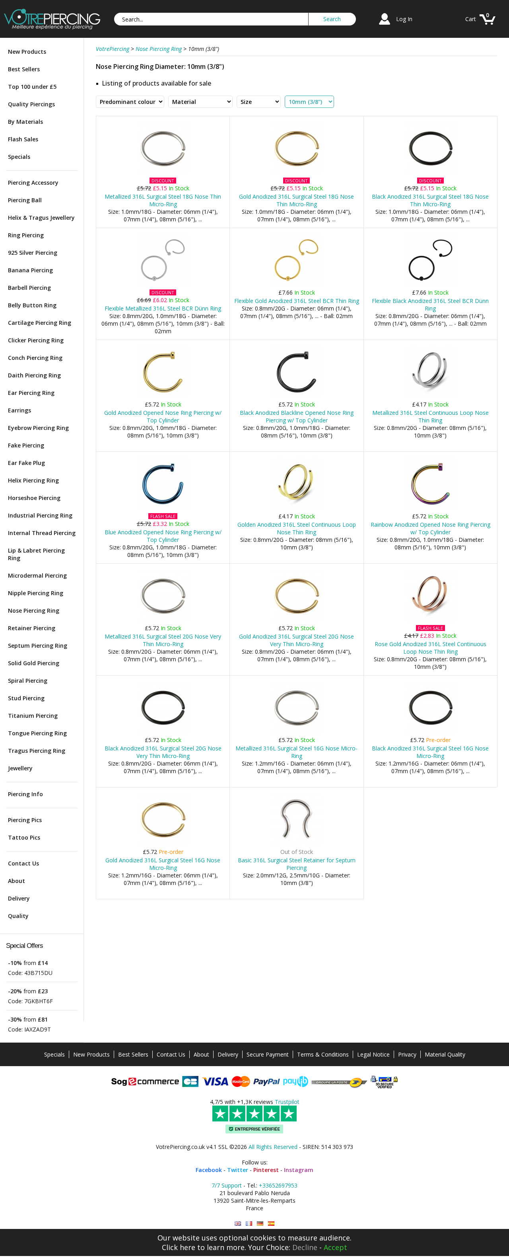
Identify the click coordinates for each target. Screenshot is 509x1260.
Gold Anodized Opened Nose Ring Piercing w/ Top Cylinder (162, 416)
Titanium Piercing (33, 715)
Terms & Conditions (323, 1054)
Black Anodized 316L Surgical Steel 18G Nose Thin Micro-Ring (430, 200)
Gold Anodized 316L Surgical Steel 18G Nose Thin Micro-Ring (296, 200)
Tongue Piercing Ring (37, 733)
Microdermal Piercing (37, 575)
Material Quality (445, 1054)
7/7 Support (227, 1185)
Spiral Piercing (27, 680)
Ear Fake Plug (26, 463)
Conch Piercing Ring (35, 357)
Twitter (237, 1170)
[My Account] (384, 25)
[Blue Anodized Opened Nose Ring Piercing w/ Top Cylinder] (163, 508)
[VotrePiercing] (52, 27)
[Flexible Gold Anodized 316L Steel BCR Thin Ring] (296, 284)
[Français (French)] (249, 1223)
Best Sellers (24, 69)
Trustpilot (287, 1102)
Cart (470, 19)
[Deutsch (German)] (260, 1223)
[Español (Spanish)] (271, 1223)
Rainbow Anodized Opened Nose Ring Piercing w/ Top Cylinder (430, 528)
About (16, 881)
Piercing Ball (25, 200)
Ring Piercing (26, 235)
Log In (404, 19)
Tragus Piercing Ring (36, 750)
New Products (27, 51)
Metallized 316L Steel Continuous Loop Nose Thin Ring (430, 416)
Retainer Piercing (31, 628)
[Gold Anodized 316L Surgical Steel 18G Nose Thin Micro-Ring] (296, 172)
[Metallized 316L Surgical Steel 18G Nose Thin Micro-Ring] (163, 172)
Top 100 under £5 (32, 86)
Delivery (19, 898)
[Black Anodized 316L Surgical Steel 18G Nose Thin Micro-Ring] (430, 172)
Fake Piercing (26, 445)
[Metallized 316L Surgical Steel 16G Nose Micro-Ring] (296, 731)
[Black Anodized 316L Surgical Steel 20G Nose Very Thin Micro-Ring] (163, 731)
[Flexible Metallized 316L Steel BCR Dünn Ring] (163, 284)
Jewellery (20, 768)
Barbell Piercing (29, 287)
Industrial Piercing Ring (40, 515)
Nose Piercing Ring (33, 610)
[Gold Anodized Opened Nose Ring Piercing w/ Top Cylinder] (163, 396)
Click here (178, 1247)
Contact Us (23, 863)
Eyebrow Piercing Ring (38, 428)
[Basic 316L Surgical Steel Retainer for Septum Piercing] (296, 843)
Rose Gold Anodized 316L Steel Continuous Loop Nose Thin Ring (430, 647)
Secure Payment (268, 1054)
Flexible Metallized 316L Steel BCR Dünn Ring (163, 308)
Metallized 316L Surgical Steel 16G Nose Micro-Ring (296, 752)
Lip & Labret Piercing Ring (36, 554)
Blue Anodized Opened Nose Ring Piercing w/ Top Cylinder (163, 535)
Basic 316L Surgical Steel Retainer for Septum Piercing (297, 863)
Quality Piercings (31, 104)
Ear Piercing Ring (31, 393)
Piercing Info (25, 794)
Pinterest (266, 1170)
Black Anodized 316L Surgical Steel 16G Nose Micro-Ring (430, 752)
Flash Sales (23, 139)
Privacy (407, 1054)
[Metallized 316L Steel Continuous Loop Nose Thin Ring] (430, 396)
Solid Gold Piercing (33, 663)
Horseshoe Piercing (34, 498)
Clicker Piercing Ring (36, 340)
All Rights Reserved (273, 1147)
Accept (335, 1247)
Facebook (209, 1170)
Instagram (298, 1170)
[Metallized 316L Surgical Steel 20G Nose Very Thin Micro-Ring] (163, 619)
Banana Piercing (30, 270)
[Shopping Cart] (487, 25)
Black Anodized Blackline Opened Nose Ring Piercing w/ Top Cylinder (297, 416)
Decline (304, 1247)
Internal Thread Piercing (42, 533)
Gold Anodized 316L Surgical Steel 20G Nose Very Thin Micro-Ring (296, 640)
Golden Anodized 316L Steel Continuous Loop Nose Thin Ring (296, 528)
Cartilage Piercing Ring (39, 322)
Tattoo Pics (24, 837)
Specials (19, 156)
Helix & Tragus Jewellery (41, 217)
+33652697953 (278, 1185)
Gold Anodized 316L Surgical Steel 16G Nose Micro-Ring (162, 863)
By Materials (25, 121)
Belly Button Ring (32, 305)
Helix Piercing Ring (33, 480)
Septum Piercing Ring (37, 645)
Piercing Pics (25, 820)
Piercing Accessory (33, 182)
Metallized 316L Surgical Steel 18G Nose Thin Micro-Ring (163, 200)
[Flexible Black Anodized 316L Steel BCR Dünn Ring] (430, 284)
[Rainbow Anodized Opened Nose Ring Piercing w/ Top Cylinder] (430, 508)
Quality (18, 916)
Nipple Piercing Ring (35, 593)
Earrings (19, 410)
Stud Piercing (26, 698)
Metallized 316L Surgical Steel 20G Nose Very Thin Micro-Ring (163, 640)
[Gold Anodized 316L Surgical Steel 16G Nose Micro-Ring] (163, 843)
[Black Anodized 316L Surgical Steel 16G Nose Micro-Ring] (430, 731)
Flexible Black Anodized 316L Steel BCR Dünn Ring (430, 304)
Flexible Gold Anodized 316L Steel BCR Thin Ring (296, 301)
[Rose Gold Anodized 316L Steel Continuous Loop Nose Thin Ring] (430, 619)
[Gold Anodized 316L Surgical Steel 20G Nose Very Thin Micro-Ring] (296, 619)
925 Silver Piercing (32, 252)
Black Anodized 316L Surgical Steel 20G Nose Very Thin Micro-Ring (163, 752)
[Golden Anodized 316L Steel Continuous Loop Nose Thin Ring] (296, 508)
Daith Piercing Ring (34, 375)
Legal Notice (373, 1054)
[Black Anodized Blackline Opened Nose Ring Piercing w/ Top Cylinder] (296, 396)
